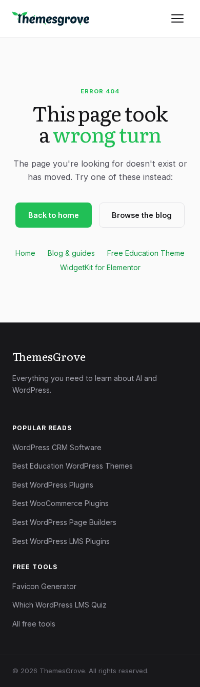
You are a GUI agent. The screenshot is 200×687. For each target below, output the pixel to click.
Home (25, 253)
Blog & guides (71, 253)
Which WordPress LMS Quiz (59, 604)
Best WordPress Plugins (52, 484)
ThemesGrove (49, 356)
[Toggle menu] (177, 18)
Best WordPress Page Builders (64, 522)
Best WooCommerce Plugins (60, 503)
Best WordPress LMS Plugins (61, 541)
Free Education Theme (146, 253)
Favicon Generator (44, 586)
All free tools (33, 623)
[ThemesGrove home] (50, 18)
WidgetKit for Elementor (100, 267)
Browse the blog (142, 215)
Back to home (53, 215)
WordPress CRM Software (57, 447)
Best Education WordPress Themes (72, 465)
